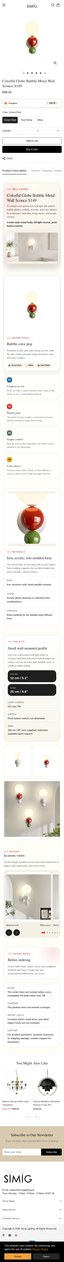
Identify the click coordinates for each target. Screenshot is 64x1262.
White (40, 120)
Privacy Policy (40, 1249)
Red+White (26, 120)
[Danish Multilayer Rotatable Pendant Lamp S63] (47, 1083)
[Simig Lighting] (32, 5)
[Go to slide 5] (55, 932)
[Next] (36, 1117)
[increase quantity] (58, 130)
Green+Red (10, 120)
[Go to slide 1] (43, 932)
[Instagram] (16, 1235)
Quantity (6, 130)
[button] (58, 5)
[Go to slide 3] (49, 932)
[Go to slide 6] (57, 932)
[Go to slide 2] (47, 932)
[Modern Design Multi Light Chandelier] (16, 1083)
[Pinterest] (3, 1235)
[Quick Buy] (16, 1093)
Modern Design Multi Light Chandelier (15, 1103)
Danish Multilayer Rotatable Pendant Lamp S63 (46, 1103)
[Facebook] (10, 1235)
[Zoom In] (55, 62)
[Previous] (28, 1117)
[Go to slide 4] (52, 932)
